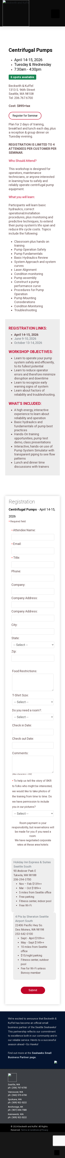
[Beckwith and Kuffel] (16, 13)
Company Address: (24, 598)
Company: (18, 585)
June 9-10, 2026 (25, 338)
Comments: (20, 753)
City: (14, 625)
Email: (16, 544)
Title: (15, 557)
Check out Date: (23, 738)
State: (15, 638)
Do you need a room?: (27, 710)
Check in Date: (22, 725)
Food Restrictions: (24, 671)
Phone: (16, 571)
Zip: (13, 651)
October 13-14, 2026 (28, 342)
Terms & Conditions (30, 1130)
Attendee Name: (23, 530)
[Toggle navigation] (55, 13)
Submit (33, 990)
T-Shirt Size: (20, 695)
